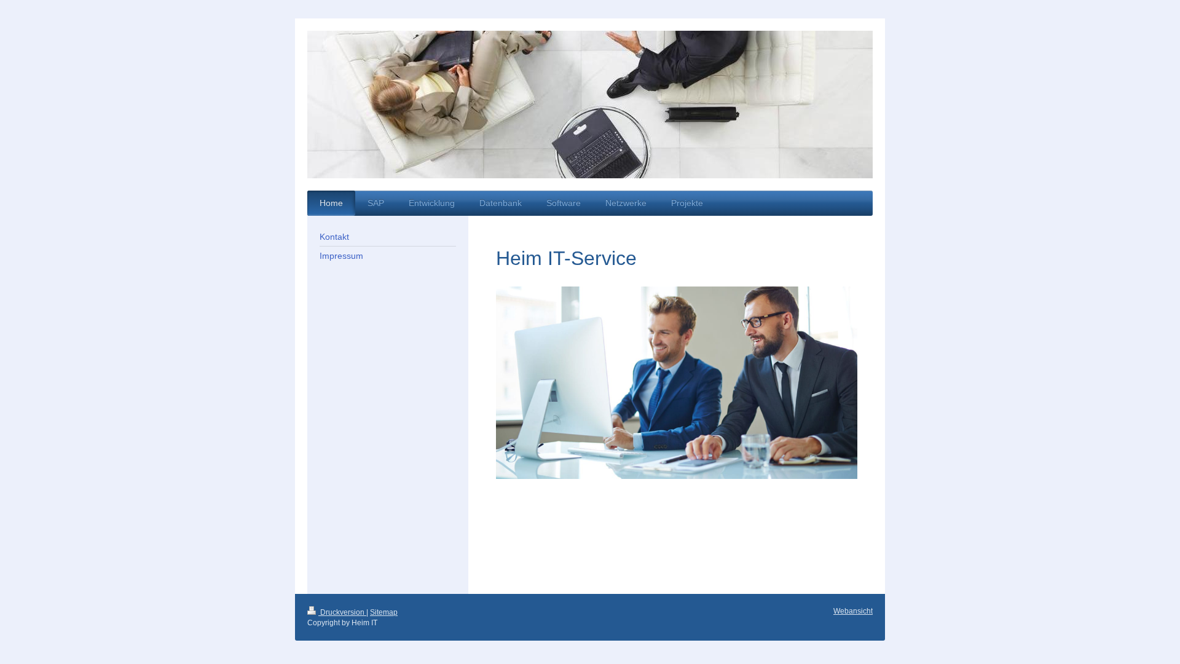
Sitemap (384, 612)
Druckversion (342, 612)
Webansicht (853, 611)
